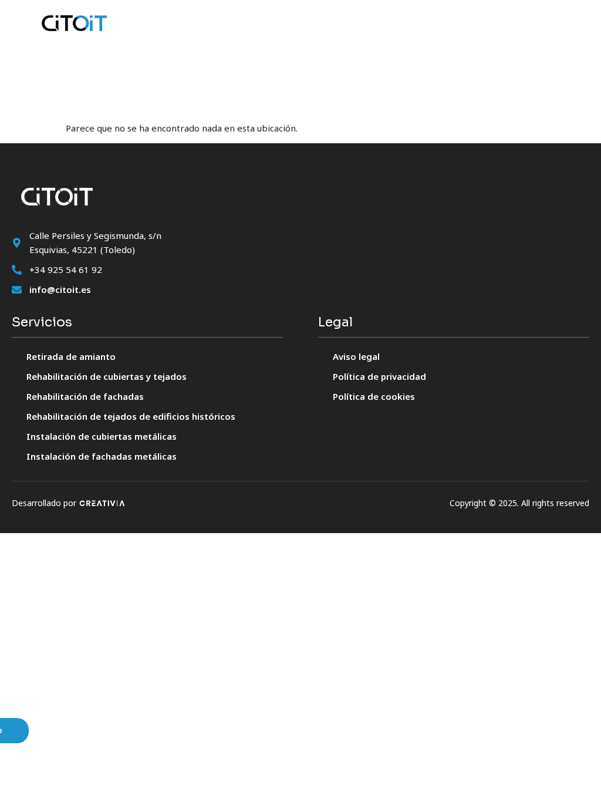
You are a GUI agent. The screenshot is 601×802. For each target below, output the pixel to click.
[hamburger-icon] (544, 23)
